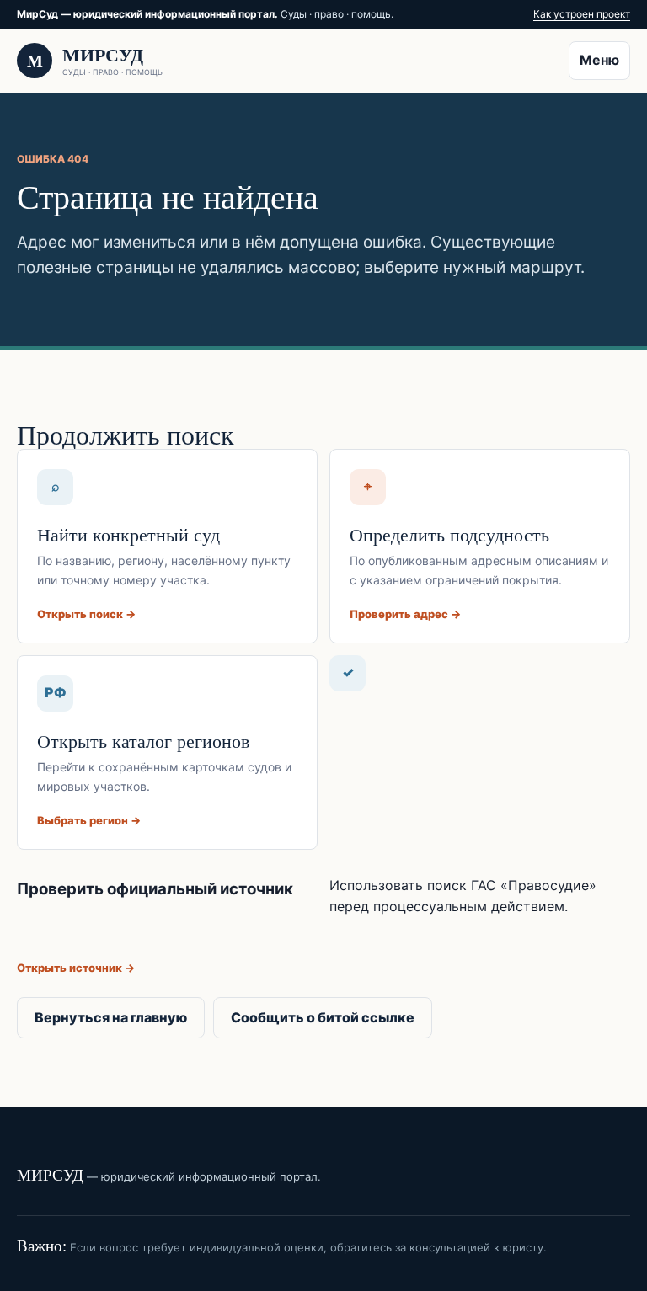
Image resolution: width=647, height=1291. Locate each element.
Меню (599, 59)
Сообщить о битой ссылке (322, 1017)
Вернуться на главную (111, 1017)
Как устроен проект (581, 14)
